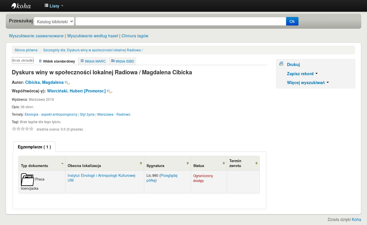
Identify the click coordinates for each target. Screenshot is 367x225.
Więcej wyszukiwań (306, 82)
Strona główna (26, 49)
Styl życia (87, 114)
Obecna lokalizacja (84, 165)
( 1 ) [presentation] (34, 147)
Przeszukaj (21, 21)
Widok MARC (95, 61)
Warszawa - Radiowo (113, 114)
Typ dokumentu (34, 165)
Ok (292, 21)
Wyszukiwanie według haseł (92, 35)
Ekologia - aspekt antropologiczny (51, 114)
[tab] (34, 146)
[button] (54, 5)
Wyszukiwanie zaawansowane (36, 35)
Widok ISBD (125, 61)
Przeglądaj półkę (162, 178)
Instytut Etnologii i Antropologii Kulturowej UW (25, 5)
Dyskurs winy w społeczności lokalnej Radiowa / (92, 49)
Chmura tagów (135, 35)
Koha (356, 219)
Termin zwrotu (235, 163)
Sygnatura (155, 165)
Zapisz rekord (301, 73)
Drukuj (293, 64)
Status (198, 165)
